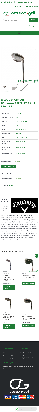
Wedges (10, 185)
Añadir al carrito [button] (7, 287)
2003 (18, 117)
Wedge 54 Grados (22, 129)
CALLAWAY (19, 125)
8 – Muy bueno (21, 141)
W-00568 (19, 113)
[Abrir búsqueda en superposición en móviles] (19, 20)
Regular (18, 133)
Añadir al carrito (8, 166)
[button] (19, 32)
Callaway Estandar (22, 137)
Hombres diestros (21, 121)
